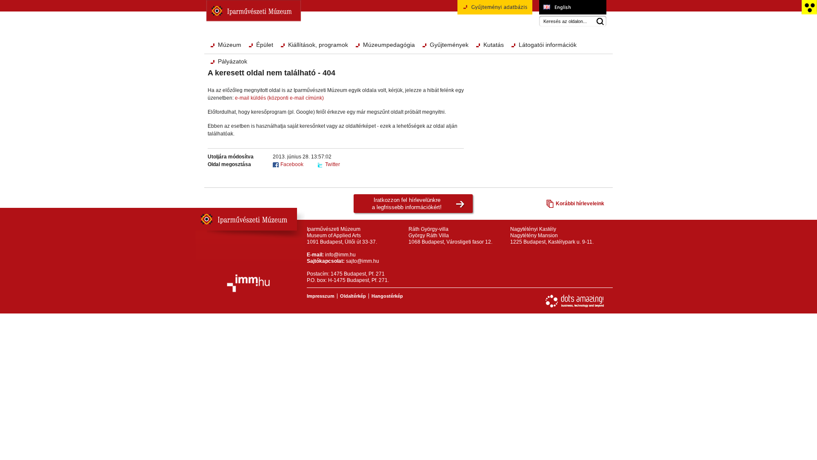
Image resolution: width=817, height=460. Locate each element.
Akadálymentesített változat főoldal (809, 7)
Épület (264, 44)
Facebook (291, 164)
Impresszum (320, 296)
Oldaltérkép (353, 296)
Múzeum (229, 44)
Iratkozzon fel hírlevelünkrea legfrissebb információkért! (407, 203)
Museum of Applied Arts (572, 7)
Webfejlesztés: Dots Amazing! (575, 301)
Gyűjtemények (449, 44)
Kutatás (493, 44)
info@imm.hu (340, 255)
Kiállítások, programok (318, 44)
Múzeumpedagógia (389, 44)
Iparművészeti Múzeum (253, 10)
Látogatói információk (548, 44)
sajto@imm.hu (362, 261)
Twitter (332, 164)
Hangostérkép (387, 296)
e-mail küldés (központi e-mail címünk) (279, 98)
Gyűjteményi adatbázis (483, 17)
